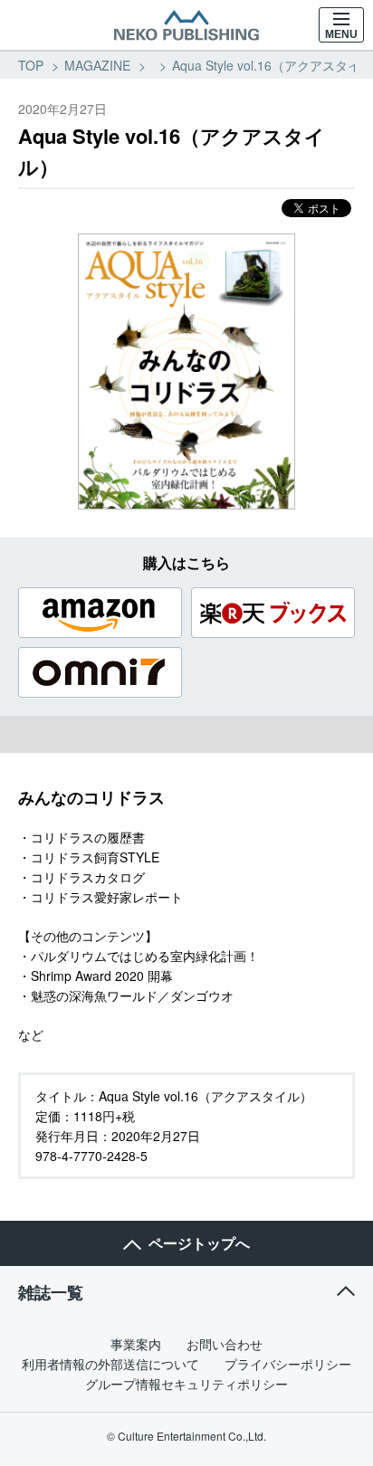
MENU (341, 34)
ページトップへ (199, 1243)
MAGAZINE (97, 65)
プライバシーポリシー (288, 1364)
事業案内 (135, 1344)
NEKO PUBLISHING (186, 25)
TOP (30, 65)
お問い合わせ (224, 1344)
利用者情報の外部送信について (110, 1364)
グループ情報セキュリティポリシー (186, 1384)
